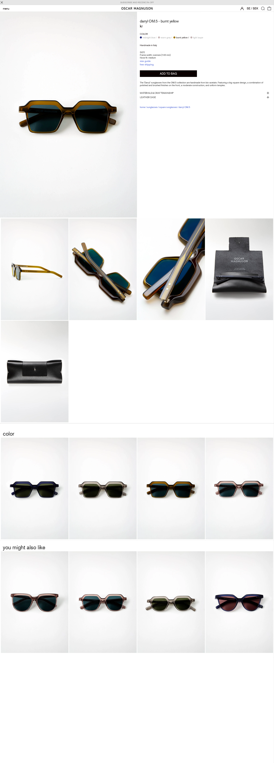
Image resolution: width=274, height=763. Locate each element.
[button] (263, 8)
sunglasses (152, 107)
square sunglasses (168, 107)
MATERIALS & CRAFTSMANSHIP (157, 92)
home (142, 107)
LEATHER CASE (148, 97)
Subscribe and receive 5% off (137, 2)
